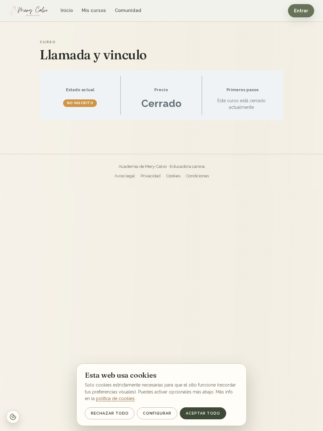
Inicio (67, 10)
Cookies (173, 176)
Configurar (157, 413)
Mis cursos (94, 10)
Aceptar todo (203, 413)
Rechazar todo (109, 413)
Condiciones (197, 176)
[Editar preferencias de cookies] (13, 416)
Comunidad (128, 10)
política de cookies (115, 398)
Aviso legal (125, 176)
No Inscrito (80, 103)
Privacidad (151, 176)
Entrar (301, 10)
